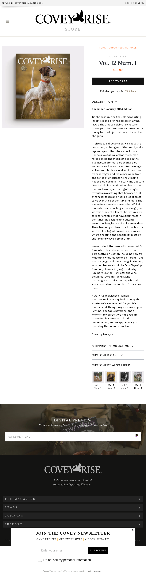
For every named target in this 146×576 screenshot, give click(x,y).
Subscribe (98, 550)
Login (128, 3)
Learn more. (98, 571)
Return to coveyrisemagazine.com (22, 3)
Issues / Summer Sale (122, 48)
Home (102, 48)
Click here (130, 91)
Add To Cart (118, 81)
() (138, 3)
